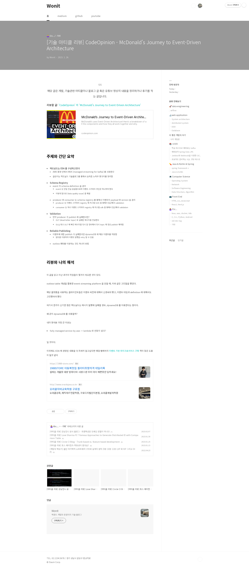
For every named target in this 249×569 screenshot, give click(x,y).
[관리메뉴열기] (244, 5)
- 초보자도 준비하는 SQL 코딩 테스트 (185, 159)
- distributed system (179, 123)
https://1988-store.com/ (62, 363)
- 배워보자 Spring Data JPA (181, 151)
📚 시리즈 (173, 143)
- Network (174, 184)
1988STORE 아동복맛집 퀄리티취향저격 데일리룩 (77, 368)
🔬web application (178, 115)
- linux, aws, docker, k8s (181, 213)
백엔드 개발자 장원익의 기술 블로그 (67, 514)
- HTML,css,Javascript (180, 200)
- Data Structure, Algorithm (182, 191)
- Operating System (179, 180)
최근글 (172, 240)
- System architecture (180, 119)
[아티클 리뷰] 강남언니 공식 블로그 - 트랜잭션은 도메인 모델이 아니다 (80, 431)
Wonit (53, 5)
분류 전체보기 (175, 101)
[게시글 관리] (61, 411)
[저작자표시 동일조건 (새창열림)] (79, 411)
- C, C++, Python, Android (181, 217)
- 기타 (63, 426)
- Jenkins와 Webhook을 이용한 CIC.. (185, 155)
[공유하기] (57, 411)
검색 (193, 6)
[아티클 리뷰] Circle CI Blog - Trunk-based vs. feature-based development (85, 441)
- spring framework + (179, 168)
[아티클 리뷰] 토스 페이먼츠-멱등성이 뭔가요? (69, 445)
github (79, 16)
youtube (95, 16)
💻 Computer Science (179, 176)
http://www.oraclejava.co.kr (63, 384)
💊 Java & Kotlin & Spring (181, 163)
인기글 (180, 240)
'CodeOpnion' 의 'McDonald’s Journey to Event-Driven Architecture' (100, 105)
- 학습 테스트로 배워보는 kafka (183, 148)
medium (62, 16)
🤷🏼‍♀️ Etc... (54, 426)
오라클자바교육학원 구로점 (65, 389)
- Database (175, 130)
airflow (173, 110)
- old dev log (176, 220)
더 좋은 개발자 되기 (177, 135)
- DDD (173, 126)
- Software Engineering (180, 188)
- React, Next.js (177, 204)
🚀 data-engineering (179, 106)
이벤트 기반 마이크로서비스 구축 (124, 350)
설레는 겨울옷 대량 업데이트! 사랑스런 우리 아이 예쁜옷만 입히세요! (83, 371)
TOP (200, 559)
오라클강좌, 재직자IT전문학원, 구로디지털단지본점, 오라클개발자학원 (84, 392)
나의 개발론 (175, 139)
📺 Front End (175, 196)
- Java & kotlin (176, 171)
